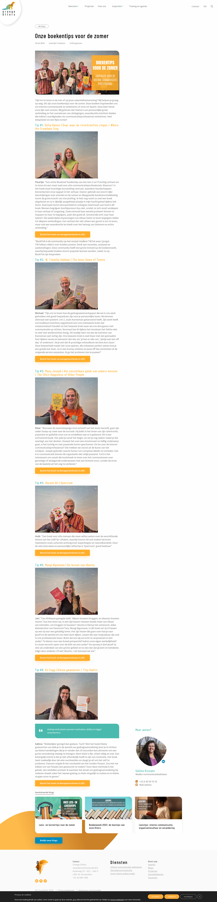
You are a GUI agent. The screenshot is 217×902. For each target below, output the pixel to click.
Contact (195, 6)
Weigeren (171, 896)
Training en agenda (138, 6)
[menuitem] (73, 6)
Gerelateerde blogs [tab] (44, 792)
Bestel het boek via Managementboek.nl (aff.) (62, 470)
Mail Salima (145, 784)
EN (205, 6)
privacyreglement (117, 899)
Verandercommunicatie (121, 870)
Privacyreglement (66, 890)
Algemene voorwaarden (89, 890)
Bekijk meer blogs (48, 840)
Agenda (151, 864)
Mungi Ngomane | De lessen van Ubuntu (70, 565)
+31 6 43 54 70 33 (148, 781)
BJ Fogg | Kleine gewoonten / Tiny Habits (71, 670)
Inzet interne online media (122, 873)
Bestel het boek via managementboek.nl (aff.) (62, 234)
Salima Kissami (145, 771)
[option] (58, 815)
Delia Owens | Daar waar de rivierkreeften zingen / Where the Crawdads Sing (77, 126)
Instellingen (188, 896)
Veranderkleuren (155, 874)
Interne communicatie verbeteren (126, 867)
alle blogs (41, 26)
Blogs (150, 867)
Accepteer (156, 896)
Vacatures (152, 877)
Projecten (89, 6)
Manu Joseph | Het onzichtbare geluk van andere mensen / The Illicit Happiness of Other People (76, 372)
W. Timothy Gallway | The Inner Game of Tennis (75, 259)
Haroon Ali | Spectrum (59, 483)
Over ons (102, 6)
